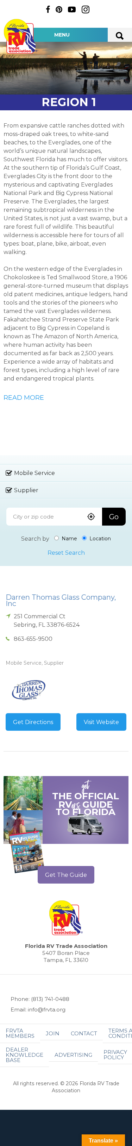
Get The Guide (66, 875)
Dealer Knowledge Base (24, 1054)
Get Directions (33, 722)
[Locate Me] (91, 517)
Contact (84, 1033)
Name (68, 538)
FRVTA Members (20, 1033)
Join (52, 1033)
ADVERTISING (73, 1054)
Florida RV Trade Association (20, 36)
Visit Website (101, 722)
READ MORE (24, 398)
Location (99, 538)
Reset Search (66, 552)
